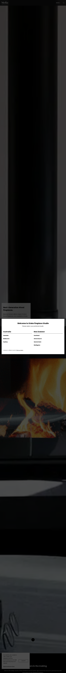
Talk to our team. (19, 350)
